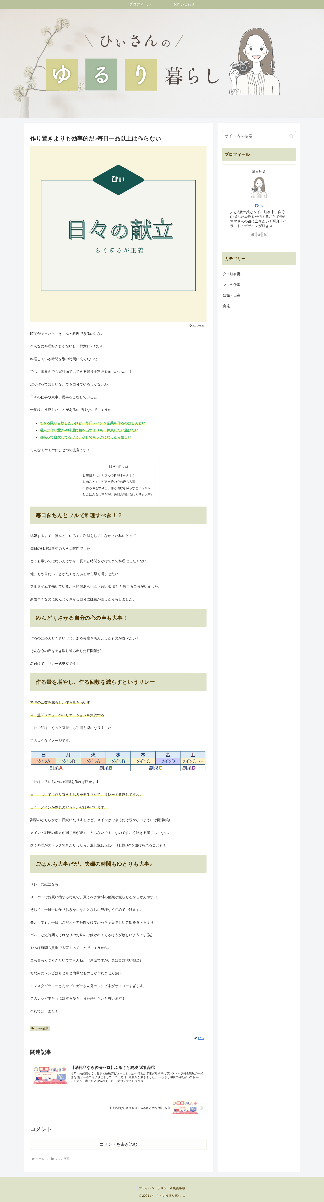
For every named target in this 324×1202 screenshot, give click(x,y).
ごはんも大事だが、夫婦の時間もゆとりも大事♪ (119, 494)
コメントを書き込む (118, 1144)
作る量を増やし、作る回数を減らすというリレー (120, 488)
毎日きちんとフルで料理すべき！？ (110, 475)
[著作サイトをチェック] (252, 235)
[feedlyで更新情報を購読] (259, 235)
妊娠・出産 (231, 295)
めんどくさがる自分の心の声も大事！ (112, 481)
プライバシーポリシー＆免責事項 (162, 1188)
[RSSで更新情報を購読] (265, 235)
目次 (112, 466)
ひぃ (259, 205)
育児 (226, 306)
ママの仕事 (41, 1028)
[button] (291, 136)
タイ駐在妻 (231, 274)
